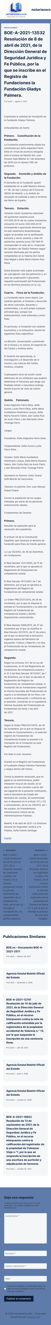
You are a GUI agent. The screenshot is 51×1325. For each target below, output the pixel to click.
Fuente (7, 838)
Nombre (10, 1253)
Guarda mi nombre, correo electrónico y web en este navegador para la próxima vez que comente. (26, 1288)
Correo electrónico (15, 1266)
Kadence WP (33, 1317)
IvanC (9, 101)
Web (7, 1278)
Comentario (12, 1216)
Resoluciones (10, 28)
